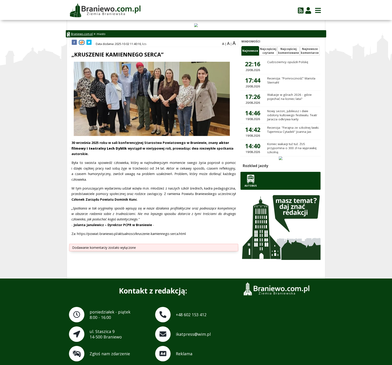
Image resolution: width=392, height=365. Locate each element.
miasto (101, 34)
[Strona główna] (105, 10)
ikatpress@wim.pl (193, 334)
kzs (144, 44)
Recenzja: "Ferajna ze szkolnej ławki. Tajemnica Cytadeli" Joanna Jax (293, 130)
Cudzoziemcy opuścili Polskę (287, 62)
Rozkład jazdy (255, 165)
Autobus (251, 185)
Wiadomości (250, 41)
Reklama (184, 353)
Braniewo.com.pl (82, 34)
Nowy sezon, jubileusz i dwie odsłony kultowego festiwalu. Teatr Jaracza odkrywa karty (292, 115)
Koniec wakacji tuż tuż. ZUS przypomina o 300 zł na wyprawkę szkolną (292, 148)
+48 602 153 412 (191, 314)
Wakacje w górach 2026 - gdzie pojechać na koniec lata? (289, 97)
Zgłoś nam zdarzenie (110, 353)
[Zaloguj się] (308, 10)
